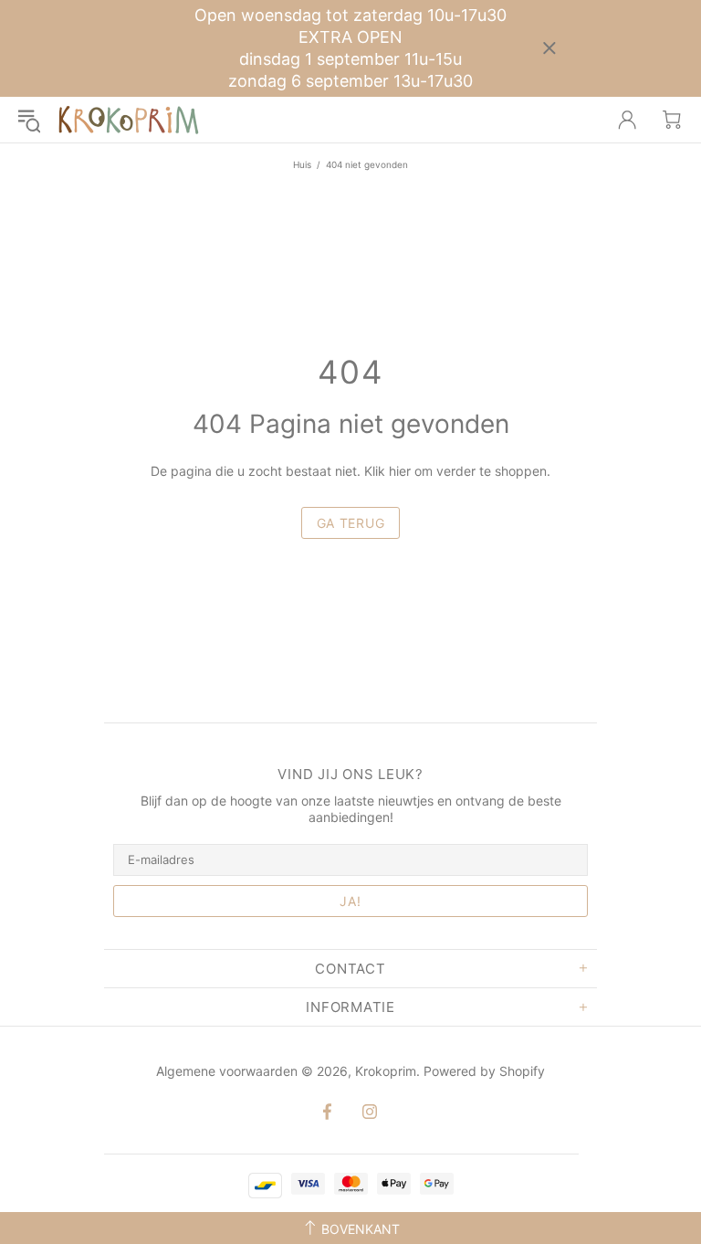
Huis (302, 164)
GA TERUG (351, 523)
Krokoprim (128, 119)
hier (400, 471)
